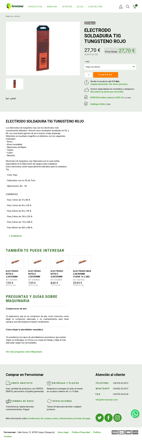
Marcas (52, 6)
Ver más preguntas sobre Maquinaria (24, 352)
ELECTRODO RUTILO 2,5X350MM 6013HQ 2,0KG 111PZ (35, 274)
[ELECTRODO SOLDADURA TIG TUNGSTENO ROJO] (43, 48)
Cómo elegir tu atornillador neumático (24, 329)
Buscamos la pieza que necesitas (107, 92)
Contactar (95, 6)
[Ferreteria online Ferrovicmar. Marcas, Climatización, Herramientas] (15, 6)
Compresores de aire (16, 308)
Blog (80, 6)
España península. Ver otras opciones (109, 84)
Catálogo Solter (100, 104)
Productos (35, 6)
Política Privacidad (81, 432)
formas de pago (82, 418)
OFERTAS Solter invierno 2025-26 (110, 97)
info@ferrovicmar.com (107, 399)
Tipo (86, 62)
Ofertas (67, 6)
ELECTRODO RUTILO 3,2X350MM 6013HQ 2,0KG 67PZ (13, 274)
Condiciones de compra (39, 418)
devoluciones (66, 418)
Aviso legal (63, 432)
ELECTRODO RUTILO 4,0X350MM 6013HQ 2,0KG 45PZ (58, 274)
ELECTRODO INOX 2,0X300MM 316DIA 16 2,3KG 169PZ (82, 274)
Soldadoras (16, 236)
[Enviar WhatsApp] (135, 413)
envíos (55, 418)
